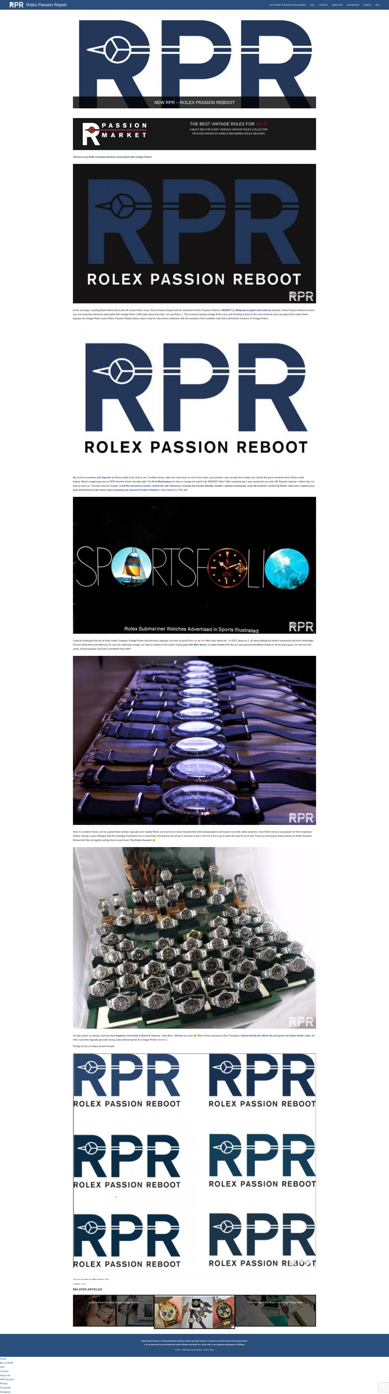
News (84, 1284)
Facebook (5, 1387)
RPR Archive (353, 5)
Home (3, 1359)
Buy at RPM (6, 1363)
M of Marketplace (162, 481)
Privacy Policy (209, 1350)
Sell (312, 5)
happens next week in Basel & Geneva (138, 1035)
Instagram (5, 1392)
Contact (323, 5)
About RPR (337, 5)
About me (5, 1375)
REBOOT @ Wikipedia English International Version (251, 310)
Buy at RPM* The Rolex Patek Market (288, 5)
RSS (377, 5)
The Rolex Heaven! (141, 840)
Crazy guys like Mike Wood (191, 644)
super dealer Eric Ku (222, 644)
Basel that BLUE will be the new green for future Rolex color (276, 1035)
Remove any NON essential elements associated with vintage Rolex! (112, 157)
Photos (367, 5)
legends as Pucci (111, 477)
